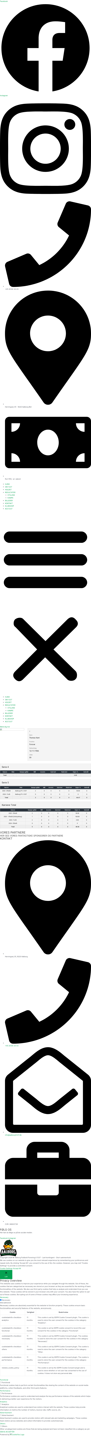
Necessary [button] (4, 1297)
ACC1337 (8, 509)
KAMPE (10, 498)
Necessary (6, 1300)
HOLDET (8, 490)
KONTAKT (9, 503)
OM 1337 (8, 487)
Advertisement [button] (6, 1413)
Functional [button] (4, 1380)
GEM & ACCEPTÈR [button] (7, 1432)
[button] (45, 604)
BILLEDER (9, 501)
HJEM (7, 484)
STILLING (11, 495)
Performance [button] (5, 1391)
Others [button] (2, 1424)
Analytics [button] (3, 1402)
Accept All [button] (17, 1268)
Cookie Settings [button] (6, 1268)
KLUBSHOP (9, 506)
